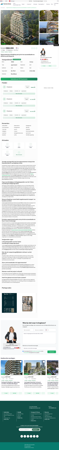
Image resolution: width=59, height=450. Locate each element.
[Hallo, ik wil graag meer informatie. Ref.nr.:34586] (20, 393)
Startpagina (3, 7)
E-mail (44, 65)
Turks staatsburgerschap (17, 4)
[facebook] (21, 436)
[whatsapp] (34, 436)
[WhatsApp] (45, 408)
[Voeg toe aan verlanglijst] (21, 362)
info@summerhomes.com (46, 62)
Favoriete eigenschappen (38, 1)
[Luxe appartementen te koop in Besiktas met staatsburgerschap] (35, 367)
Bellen (50, 65)
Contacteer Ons (56, 4)
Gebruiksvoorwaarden (36, 351)
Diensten (48, 4)
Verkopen (35, 4)
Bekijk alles (6, 419)
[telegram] (37, 436)
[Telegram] (43, 408)
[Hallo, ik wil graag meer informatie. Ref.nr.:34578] (43, 393)
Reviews (19, 416)
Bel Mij (14, 393)
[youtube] (31, 436)
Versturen (52, 351)
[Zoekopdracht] (58, 1)
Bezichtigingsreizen (48, 413)
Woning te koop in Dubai (36, 416)
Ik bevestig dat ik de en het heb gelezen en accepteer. (33, 352)
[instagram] (28, 436)
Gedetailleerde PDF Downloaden (19, 79)
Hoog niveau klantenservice (50, 417)
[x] (25, 436)
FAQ (52, 4)
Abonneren (35, 429)
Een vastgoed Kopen (8, 413)
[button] (23, 4)
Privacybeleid (26, 352)
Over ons (19, 415)
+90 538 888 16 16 (44, 61)
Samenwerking (20, 413)
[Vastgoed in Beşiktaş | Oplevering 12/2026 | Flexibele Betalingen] (12, 367)
